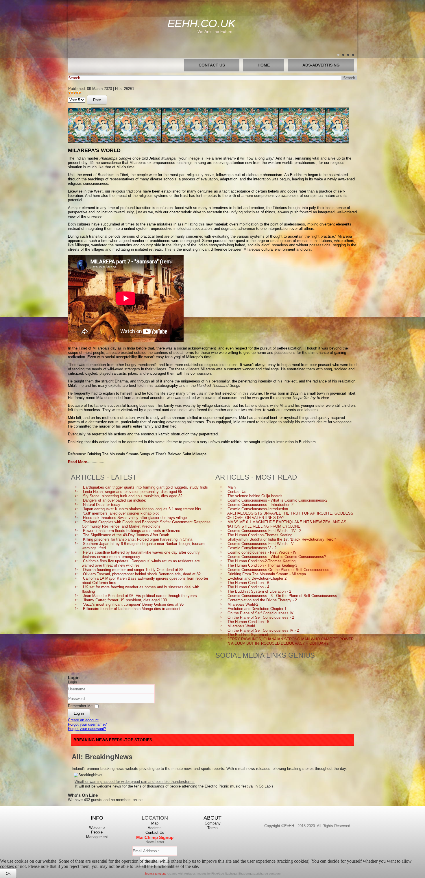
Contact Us (212, 65)
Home (264, 65)
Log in (79, 713)
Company (213, 823)
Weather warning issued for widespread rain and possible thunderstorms (135, 781)
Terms (212, 828)
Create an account (83, 720)
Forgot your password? (87, 729)
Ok (8, 873)
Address (155, 828)
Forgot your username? (87, 724)
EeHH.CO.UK (201, 23)
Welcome (97, 827)
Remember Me (80, 706)
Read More (77, 462)
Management (97, 837)
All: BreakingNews (102, 757)
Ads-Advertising (321, 65)
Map (154, 823)
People (97, 832)
